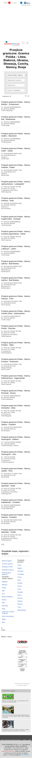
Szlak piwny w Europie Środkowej (8, 612)
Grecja (19, 589)
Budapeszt (5, 581)
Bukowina (4, 584)
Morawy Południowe (7, 596)
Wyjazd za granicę (7, 560)
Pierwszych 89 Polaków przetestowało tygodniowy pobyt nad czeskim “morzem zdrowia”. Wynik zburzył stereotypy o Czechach (16, 716)
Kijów (3, 590)
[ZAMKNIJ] (25, 755)
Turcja (19, 607)
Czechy (19, 577)
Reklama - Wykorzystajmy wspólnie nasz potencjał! (11, 739)
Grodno (4, 587)
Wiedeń (4, 619)
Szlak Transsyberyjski (8, 616)
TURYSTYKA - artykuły (8, 691)
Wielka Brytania (21, 610)
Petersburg (5, 605)
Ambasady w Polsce (7, 566)
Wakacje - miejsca (6, 636)
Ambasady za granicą (8, 569)
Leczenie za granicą (7, 563)
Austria (19, 565)
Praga (3, 608)
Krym (3, 593)
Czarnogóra (20, 574)
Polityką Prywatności (8, 751)
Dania (19, 580)
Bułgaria (19, 568)
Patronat (29, 739)
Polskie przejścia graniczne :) (6, 573)
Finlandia (19, 583)
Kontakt (24, 739)
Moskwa (4, 599)
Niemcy (19, 595)
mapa (28, 96)
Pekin (3, 602)
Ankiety (3, 630)
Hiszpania (20, 592)
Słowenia (19, 604)
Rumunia (19, 598)
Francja (19, 586)
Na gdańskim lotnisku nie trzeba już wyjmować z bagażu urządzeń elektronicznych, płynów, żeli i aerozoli (15, 730)
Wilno (3, 622)
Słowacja (19, 601)
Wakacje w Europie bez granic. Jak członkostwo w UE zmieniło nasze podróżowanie (15, 701)
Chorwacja (20, 571)
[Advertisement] (16, 23)
